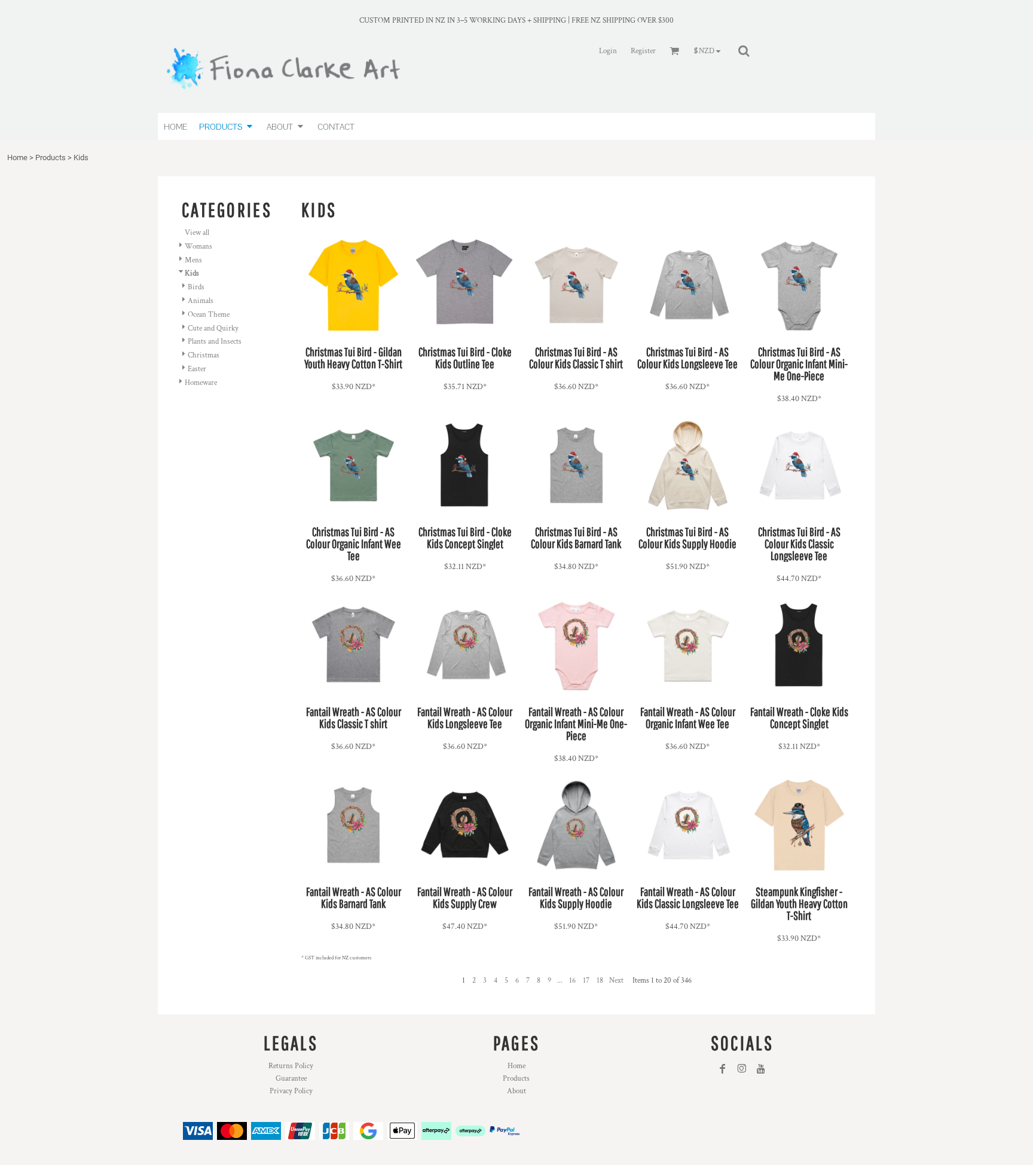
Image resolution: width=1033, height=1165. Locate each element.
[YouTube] (761, 1068)
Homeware (201, 383)
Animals (200, 301)
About (516, 1091)
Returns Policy (290, 1066)
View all (197, 233)
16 (572, 981)
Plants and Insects (215, 342)
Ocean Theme (209, 315)
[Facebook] (722, 1068)
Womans (198, 246)
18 (600, 981)
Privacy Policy (291, 1091)
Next (616, 981)
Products (50, 157)
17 (586, 981)
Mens (193, 260)
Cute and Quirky (213, 328)
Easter (197, 369)
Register (643, 51)
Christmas (203, 355)
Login (608, 51)
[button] (227, 126)
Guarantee (291, 1079)
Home (17, 157)
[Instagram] (742, 1068)
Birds (196, 287)
